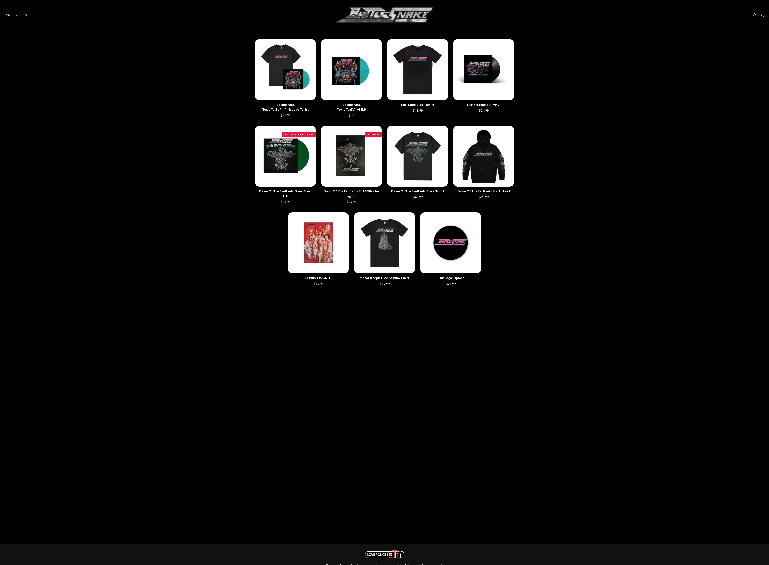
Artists (21, 15)
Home (8, 15)
